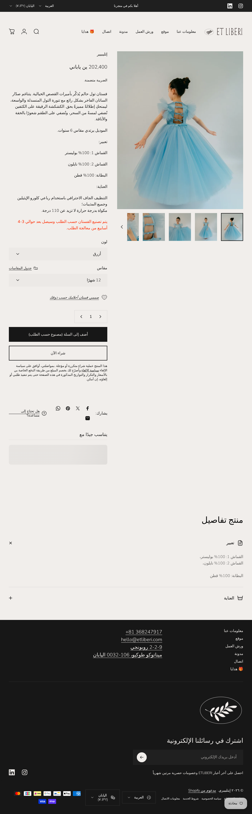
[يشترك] (142, 757)
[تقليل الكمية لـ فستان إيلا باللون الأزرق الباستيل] (101, 316)
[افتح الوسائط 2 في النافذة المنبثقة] (180, 130)
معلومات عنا (233, 631)
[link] (24, 413)
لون (104, 242)
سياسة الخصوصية (211, 798)
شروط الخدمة (191, 798)
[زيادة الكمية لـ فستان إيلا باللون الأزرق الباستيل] (80, 316)
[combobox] (46, 6)
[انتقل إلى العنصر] (232, 227)
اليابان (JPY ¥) (103, 797)
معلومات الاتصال (170, 798)
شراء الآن (58, 353)
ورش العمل (234, 646)
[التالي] (129, 138)
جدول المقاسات (20, 268)
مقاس (102, 268)
